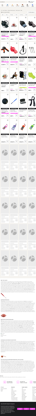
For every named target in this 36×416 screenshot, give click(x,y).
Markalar (2, 389)
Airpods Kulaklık (24, 393)
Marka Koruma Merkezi (4, 388)
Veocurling (21, 14)
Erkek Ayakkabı (24, 397)
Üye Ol (12, 388)
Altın (22, 388)
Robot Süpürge (24, 389)
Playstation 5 (23, 394)
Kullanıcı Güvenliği (13, 394)
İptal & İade (12, 392)
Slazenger (11, 14)
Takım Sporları (18, 10)
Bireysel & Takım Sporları (11, 10)
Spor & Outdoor (5, 10)
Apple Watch (23, 395)
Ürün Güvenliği (13, 395)
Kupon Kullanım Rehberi (14, 397)
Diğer (21, 10)
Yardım (12, 389)
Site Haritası (12, 396)
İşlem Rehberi (13, 393)
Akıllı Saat (23, 392)
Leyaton (26, 14)
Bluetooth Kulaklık (24, 396)
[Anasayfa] (1, 10)
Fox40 (16, 14)
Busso (7, 14)
